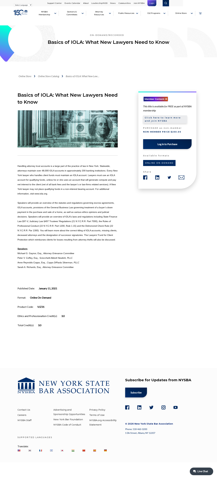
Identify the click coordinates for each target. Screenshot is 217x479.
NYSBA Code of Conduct (67, 424)
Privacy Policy (97, 409)
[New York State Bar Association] (21, 15)
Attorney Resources (99, 13)
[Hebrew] (51, 450)
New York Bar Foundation (68, 419)
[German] (105, 450)
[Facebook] (127, 407)
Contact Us (23, 409)
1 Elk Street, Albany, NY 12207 (140, 433)
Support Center (54, 3)
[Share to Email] (181, 177)
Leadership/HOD (99, 3)
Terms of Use (97, 415)
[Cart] (200, 13)
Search (166, 3)
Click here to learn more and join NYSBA (163, 119)
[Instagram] (163, 407)
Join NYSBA (139, 3)
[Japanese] (62, 450)
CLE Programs (153, 13)
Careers (21, 415)
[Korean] (29, 450)
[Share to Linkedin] (157, 177)
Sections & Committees (71, 13)
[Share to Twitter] (169, 177)
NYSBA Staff (24, 420)
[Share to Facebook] (145, 177)
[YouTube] (175, 407)
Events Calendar (72, 3)
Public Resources (126, 13)
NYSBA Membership (44, 13)
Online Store (180, 13)
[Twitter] (151, 407)
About (86, 3)
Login (151, 3)
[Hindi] (72, 450)
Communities (125, 3)
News (113, 3)
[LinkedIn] (139, 407)
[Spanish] (94, 450)
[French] (40, 450)
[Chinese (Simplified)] (83, 450)
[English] (18, 450)
